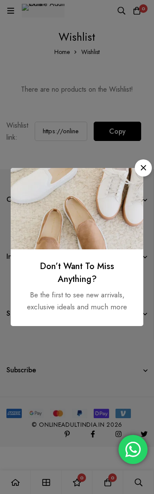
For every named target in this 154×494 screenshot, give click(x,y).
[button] (143, 168)
